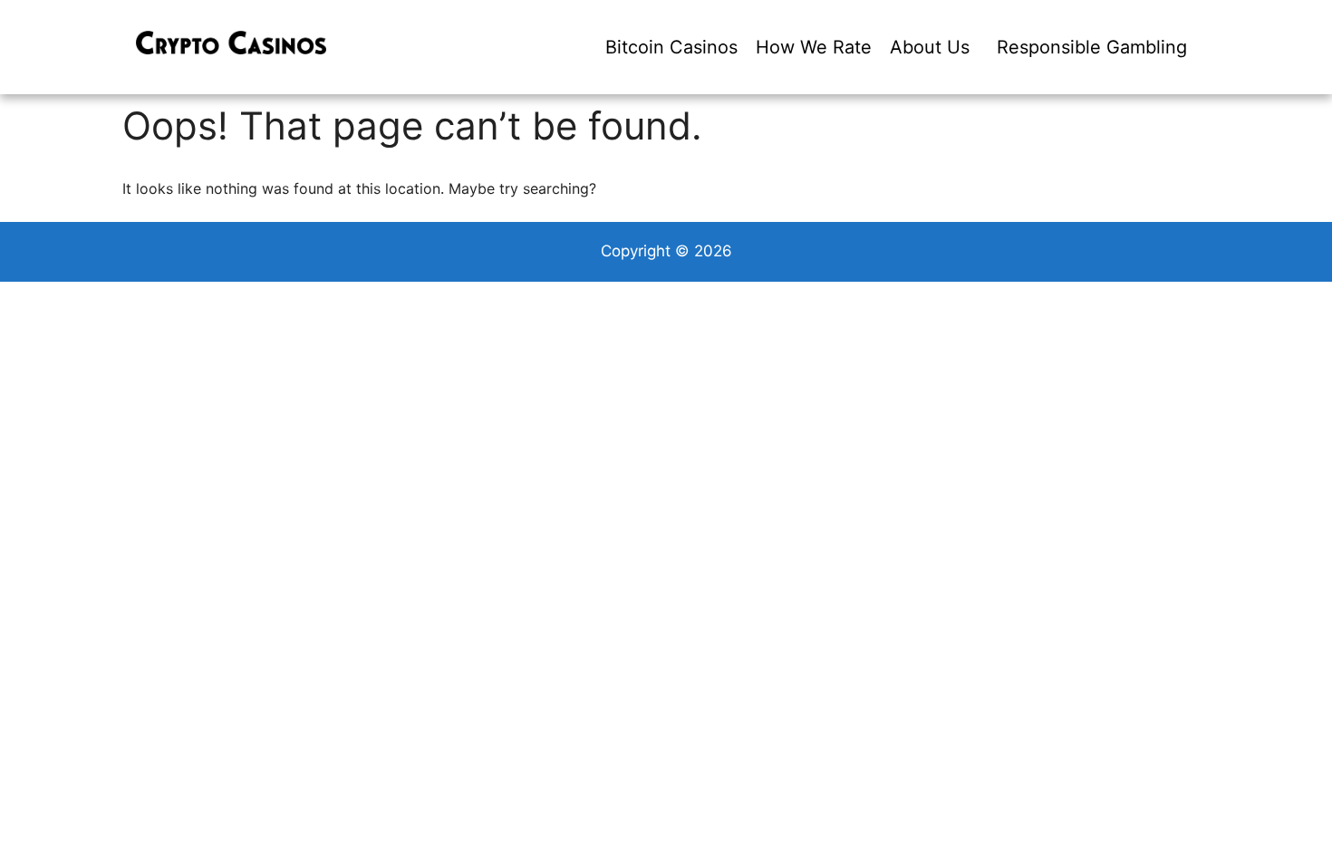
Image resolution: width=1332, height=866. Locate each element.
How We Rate (814, 47)
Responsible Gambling (1092, 47)
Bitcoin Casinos (671, 47)
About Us (930, 47)
